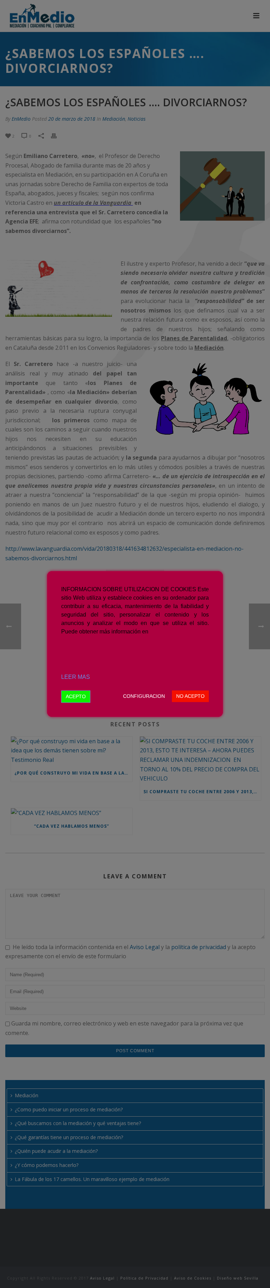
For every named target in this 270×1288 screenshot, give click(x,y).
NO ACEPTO (190, 696)
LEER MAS (75, 677)
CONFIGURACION (144, 696)
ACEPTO (76, 696)
